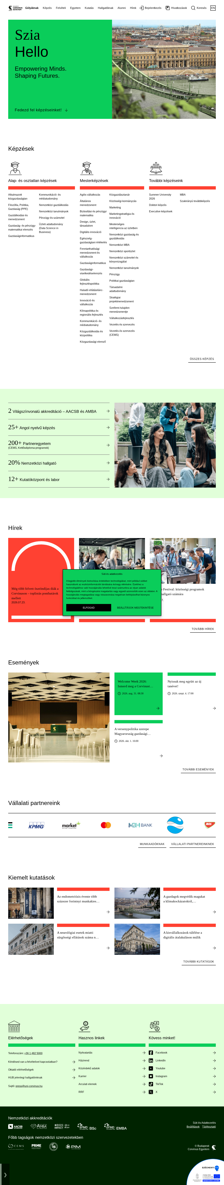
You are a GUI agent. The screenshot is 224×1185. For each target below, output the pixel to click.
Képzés (47, 8)
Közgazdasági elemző (93, 341)
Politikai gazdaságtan (121, 280)
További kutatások (198, 961)
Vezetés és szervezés (122, 324)
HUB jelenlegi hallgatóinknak (25, 1077)
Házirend (84, 1060)
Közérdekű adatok (89, 1068)
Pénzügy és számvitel (51, 217)
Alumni (122, 8)
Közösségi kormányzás (122, 201)
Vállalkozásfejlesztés (121, 318)
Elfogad (89, 607)
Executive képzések (160, 211)
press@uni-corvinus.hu (29, 1086)
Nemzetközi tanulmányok (53, 211)
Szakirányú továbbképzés (195, 201)
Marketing (115, 207)
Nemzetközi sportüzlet (122, 251)
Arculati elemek (88, 1084)
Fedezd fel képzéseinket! (38, 110)
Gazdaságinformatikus (93, 263)
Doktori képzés (157, 205)
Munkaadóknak (152, 844)
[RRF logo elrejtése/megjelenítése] (5, 1174)
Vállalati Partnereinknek (192, 844)
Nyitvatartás (85, 1052)
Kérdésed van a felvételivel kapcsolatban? (32, 1061)
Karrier (82, 1076)
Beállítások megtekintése (135, 607)
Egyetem (75, 8)
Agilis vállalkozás (90, 194)
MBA (183, 194)
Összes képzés (202, 359)
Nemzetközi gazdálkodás (53, 205)
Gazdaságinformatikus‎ (21, 236)
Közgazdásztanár (119, 194)
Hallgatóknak (105, 8)
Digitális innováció (90, 232)
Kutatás (89, 8)
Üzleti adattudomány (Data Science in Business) (51, 228)
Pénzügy (114, 274)
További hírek (203, 629)
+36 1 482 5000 (33, 1053)
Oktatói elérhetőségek (21, 1069)
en (213, 8)
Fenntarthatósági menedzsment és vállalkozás (90, 252)
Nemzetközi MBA (119, 244)
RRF (81, 1092)
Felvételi (61, 8)
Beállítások (193, 1126)
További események (198, 769)
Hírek (133, 8)
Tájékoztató (209, 1126)
